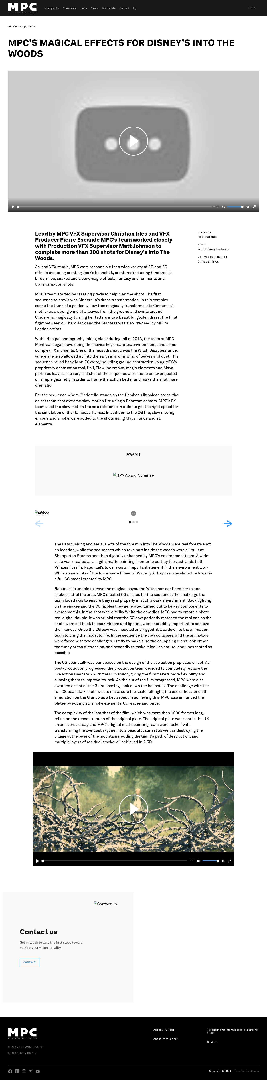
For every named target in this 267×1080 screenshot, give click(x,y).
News (94, 8)
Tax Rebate (109, 8)
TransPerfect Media (246, 1071)
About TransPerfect (165, 1039)
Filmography (51, 8)
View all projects (24, 26)
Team (83, 8)
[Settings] (248, 207)
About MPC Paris (163, 1030)
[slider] (114, 207)
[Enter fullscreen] (254, 207)
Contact (124, 8)
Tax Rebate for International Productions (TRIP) (232, 1031)
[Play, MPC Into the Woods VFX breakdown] (38, 861)
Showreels (69, 8)
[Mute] (223, 207)
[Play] (13, 207)
